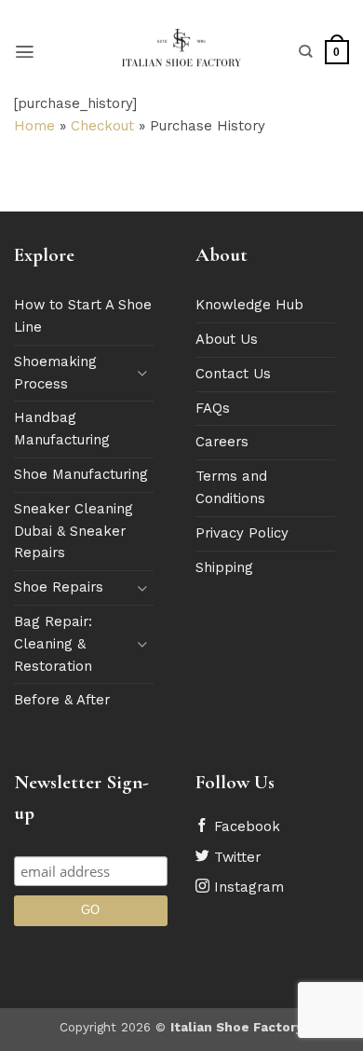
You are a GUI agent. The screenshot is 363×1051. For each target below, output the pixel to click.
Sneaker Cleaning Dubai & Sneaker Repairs (73, 531)
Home (34, 125)
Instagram (246, 887)
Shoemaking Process (55, 372)
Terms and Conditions (231, 487)
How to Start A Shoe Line (83, 315)
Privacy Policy (242, 533)
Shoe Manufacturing (81, 474)
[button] (24, 52)
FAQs (212, 408)
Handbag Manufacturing (62, 428)
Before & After (62, 699)
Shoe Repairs (58, 587)
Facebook (244, 826)
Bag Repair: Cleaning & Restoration (53, 644)
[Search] (305, 51)
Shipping (224, 567)
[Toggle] (142, 373)
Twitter (235, 857)
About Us (226, 339)
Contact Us (233, 373)
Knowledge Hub (249, 304)
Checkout (102, 125)
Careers (222, 441)
